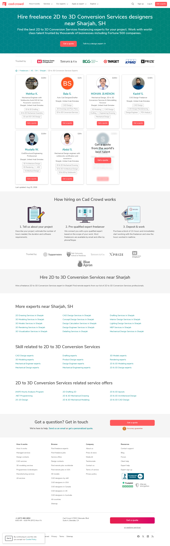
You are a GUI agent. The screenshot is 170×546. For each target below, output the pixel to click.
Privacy (54, 537)
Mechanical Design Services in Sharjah (127, 332)
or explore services (132, 528)
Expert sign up (126, 470)
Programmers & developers (26, 470)
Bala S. (67, 94)
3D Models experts (118, 356)
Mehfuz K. (32, 94)
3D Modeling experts (24, 360)
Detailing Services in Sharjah (75, 332)
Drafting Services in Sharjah (122, 316)
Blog (122, 453)
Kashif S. (138, 94)
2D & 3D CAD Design (119, 400)
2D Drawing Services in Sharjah (29, 316)
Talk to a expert (93, 44)
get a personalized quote (80, 428)
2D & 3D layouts (117, 392)
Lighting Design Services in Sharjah (125, 324)
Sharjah (43, 71)
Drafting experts (70, 356)
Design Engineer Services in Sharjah (78, 328)
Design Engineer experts (73, 364)
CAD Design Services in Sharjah (77, 316)
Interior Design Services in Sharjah (125, 320)
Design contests (22, 457)
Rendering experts (118, 360)
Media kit (89, 457)
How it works (21, 449)
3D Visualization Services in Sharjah (31, 332)
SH (36, 71)
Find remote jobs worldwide (62, 466)
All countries (56, 499)
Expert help (125, 466)
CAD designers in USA (60, 483)
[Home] (16, 71)
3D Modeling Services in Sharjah (29, 320)
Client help (125, 461)
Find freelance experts (59, 449)
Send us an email (57, 428)
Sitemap (54, 504)
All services (20, 478)
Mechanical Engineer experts (28, 364)
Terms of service (92, 470)
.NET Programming (23, 396)
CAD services (21, 461)
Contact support (127, 449)
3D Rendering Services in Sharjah (30, 328)
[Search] (133, 4)
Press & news (91, 453)
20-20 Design (21, 400)
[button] (48, 4)
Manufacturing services (25, 474)
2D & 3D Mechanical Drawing (76, 396)
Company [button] (90, 444)
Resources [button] (125, 444)
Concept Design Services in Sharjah (78, 320)
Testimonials (91, 461)
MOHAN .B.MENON (102, 94)
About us (89, 449)
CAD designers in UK (59, 491)
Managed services (23, 453)
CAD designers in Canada (61, 487)
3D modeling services (24, 466)
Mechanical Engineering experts (76, 368)
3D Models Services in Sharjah (28, 324)
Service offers (56, 457)
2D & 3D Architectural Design (123, 396)
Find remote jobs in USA (60, 470)
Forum (123, 457)
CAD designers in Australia (61, 495)
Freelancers (24, 71)
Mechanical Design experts (27, 368)
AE (32, 71)
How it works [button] (22, 444)
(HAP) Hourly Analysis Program (29, 392)
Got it (9, 538)
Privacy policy (91, 474)
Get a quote (161, 4)
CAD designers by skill (59, 478)
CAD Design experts (24, 356)
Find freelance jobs (58, 453)
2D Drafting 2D (69, 392)
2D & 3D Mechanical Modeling (76, 400)
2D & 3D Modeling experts (121, 364)
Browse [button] (54, 444)
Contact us (90, 466)
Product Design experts (73, 360)
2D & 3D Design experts (121, 368)
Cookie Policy (31, 540)
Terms (61, 537)
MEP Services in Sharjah (120, 328)
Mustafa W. (32, 149)
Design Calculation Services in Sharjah (79, 324)
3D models (55, 474)
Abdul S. (67, 149)
